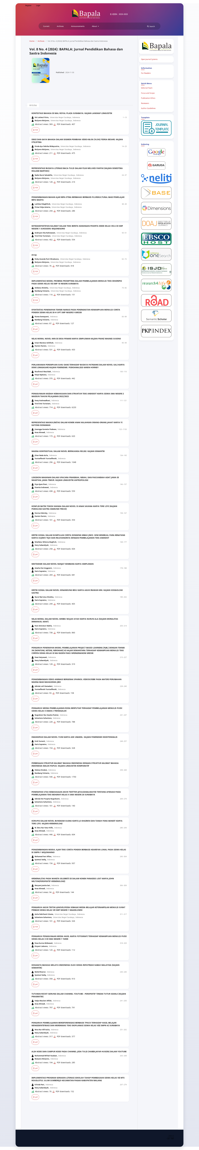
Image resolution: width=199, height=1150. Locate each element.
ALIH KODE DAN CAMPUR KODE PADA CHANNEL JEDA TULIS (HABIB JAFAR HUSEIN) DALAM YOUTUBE (79, 1051)
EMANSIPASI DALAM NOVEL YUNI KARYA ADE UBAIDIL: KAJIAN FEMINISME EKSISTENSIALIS (74, 737)
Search (152, 26)
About (94, 26)
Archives (60, 26)
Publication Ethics (148, 98)
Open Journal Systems (149, 59)
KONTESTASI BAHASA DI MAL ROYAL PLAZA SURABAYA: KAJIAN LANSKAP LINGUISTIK (72, 113)
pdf (36, 329)
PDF (36, 130)
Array (34, 255)
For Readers (146, 73)
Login (38, 5)
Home (31, 41)
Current (46, 26)
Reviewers (145, 103)
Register (28, 5)
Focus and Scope (148, 93)
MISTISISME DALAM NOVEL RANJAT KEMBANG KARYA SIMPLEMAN (63, 564)
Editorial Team (146, 88)
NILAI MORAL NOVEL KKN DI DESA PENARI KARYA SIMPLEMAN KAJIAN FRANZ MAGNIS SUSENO (76, 338)
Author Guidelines (148, 108)
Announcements (77, 26)
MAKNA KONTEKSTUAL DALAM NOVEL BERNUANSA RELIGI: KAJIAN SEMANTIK (68, 451)
